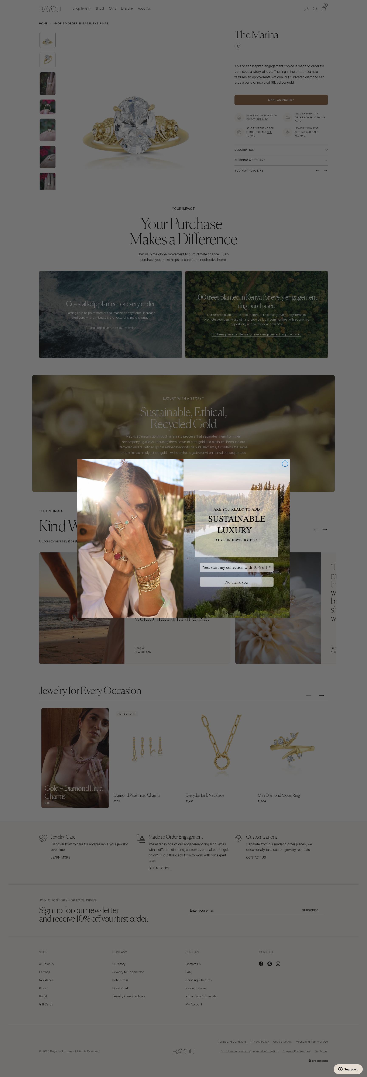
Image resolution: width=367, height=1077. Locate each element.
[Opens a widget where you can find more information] (348, 1069)
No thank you (236, 582)
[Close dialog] (285, 464)
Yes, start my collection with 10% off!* (237, 567)
